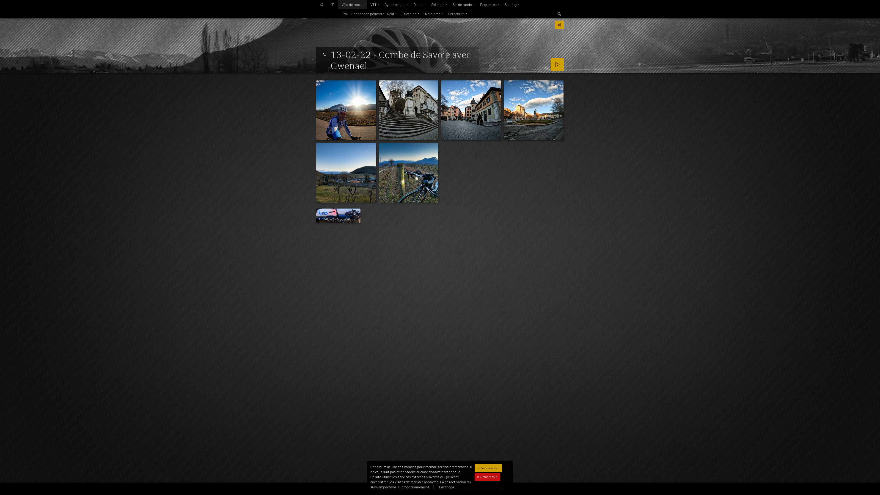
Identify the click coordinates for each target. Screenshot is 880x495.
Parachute (456, 13)
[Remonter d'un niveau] (324, 54)
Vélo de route (352, 4)
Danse (418, 4)
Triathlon (409, 13)
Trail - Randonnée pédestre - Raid (368, 13)
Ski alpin (438, 4)
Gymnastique (395, 4)
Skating (511, 4)
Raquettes (488, 4)
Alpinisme (432, 13)
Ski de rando (462, 4)
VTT (373, 4)
